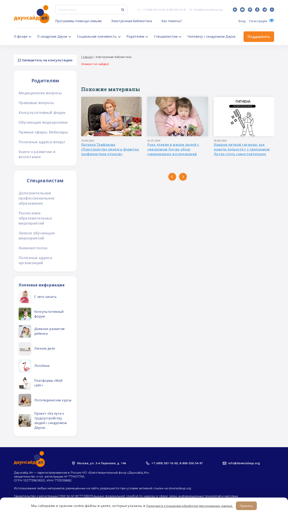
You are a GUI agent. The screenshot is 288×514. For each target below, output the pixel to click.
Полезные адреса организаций (35, 260)
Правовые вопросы (36, 102)
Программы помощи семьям (78, 21)
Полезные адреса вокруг (42, 142)
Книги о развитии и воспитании (37, 154)
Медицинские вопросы (40, 93)
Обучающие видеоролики (43, 122)
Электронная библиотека (131, 21)
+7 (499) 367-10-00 (153, 9)
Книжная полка (33, 248)
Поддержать (258, 36)
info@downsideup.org (208, 9)
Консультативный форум (42, 112)
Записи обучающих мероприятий (37, 235)
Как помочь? (171, 21)
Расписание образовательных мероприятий (35, 218)
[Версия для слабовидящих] (270, 21)
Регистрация (258, 21)
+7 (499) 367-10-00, (164, 463)
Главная (87, 57)
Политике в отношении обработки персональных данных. (189, 506)
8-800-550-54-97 (176, 9)
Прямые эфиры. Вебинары (43, 132)
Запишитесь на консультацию (46, 60)
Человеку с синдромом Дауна (211, 36)
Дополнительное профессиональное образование (37, 198)
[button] (172, 177)
